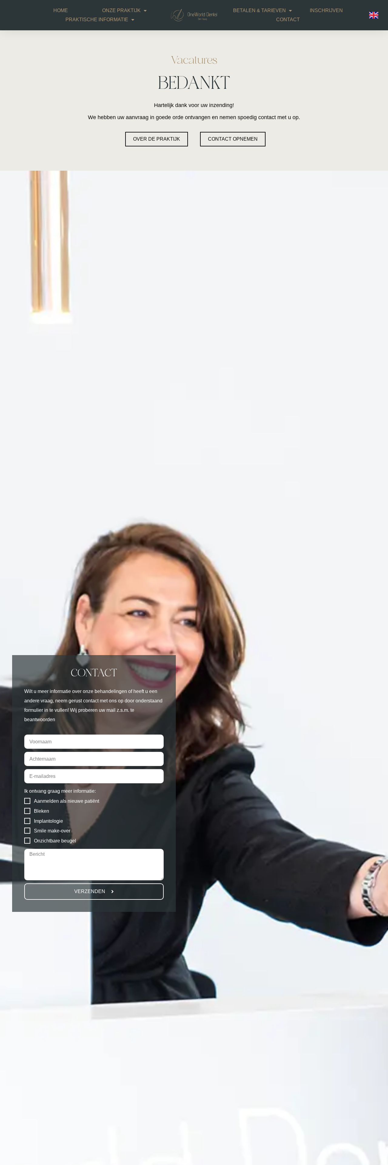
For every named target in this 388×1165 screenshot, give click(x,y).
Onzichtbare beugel (55, 840)
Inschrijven (326, 10)
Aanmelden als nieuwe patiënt (66, 801)
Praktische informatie (96, 19)
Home (60, 10)
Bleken (41, 811)
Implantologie (48, 821)
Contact (288, 19)
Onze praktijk (121, 10)
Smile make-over (52, 830)
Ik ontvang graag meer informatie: (60, 791)
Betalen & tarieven (259, 10)
